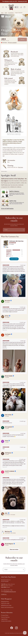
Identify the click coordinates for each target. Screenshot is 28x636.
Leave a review (14, 259)
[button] (3, 7)
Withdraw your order (6, 605)
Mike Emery (7, 531)
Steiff (6, 12)
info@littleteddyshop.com (10, 591)
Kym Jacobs (7, 300)
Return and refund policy (7, 607)
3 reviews (7, 377)
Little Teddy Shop (11, 633)
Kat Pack (7, 316)
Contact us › (4, 594)
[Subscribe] (23, 230)
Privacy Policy (4, 615)
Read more (13, 75)
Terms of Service (5, 617)
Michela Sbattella (8, 376)
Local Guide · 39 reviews (10, 514)
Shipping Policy (5, 601)
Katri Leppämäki (8, 427)
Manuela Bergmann (9, 543)
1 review (6, 335)
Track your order (5, 603)
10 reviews (7, 302)
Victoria (6, 440)
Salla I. (6, 513)
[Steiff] (6, 16)
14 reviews (7, 317)
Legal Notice (4, 619)
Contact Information (6, 621)
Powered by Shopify (19, 633)
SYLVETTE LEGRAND (9, 471)
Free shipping (3, 40)
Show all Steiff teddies (7, 208)
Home (2, 12)
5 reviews (7, 428)
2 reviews (7, 416)
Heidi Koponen (8, 453)
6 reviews (7, 454)
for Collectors (11, 12)
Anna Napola (7, 334)
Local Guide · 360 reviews (10, 533)
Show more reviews (14, 549)
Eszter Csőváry (8, 414)
